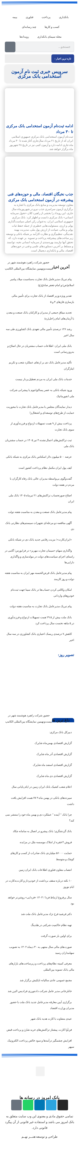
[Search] (10, 47)
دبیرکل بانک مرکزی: (60, 732)
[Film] (16, 1105)
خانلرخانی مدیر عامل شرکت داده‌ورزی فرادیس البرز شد (40, 991)
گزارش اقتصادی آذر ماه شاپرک (54, 754)
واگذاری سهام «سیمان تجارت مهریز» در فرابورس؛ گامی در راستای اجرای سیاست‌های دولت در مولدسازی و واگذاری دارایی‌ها (39, 556)
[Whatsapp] (28, 1105)
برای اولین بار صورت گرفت (56, 935)
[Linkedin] (39, 1105)
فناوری (29, 17)
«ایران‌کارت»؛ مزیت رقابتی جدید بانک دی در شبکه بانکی (40, 539)
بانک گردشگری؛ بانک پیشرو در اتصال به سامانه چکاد (42, 831)
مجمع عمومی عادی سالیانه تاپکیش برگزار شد (46, 980)
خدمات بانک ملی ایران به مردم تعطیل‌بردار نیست (43, 379)
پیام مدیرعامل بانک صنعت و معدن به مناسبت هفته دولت (40, 512)
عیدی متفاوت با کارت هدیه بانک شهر (51, 1018)
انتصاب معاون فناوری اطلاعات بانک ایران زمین (45, 869)
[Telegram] (51, 1105)
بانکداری (64, 17)
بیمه (14, 17)
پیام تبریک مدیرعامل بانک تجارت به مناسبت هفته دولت (41, 606)
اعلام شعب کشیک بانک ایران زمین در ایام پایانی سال (42, 786)
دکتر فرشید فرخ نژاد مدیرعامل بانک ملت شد (46, 914)
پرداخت (46, 17)
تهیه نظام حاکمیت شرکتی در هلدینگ (51, 925)
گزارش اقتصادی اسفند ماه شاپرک (52, 764)
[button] (8, 683)
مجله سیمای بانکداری (49, 36)
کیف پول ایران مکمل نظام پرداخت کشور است (45, 467)
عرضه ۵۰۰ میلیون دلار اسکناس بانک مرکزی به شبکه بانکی (39, 456)
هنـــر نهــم (28, 1136)
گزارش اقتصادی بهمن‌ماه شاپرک (53, 743)
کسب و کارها (52, 26)
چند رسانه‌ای (29, 26)
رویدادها (24, 36)
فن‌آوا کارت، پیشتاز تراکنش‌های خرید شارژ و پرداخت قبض (39, 1029)
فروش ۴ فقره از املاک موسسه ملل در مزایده (46, 842)
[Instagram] (63, 1105)
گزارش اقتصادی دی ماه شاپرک (54, 776)
